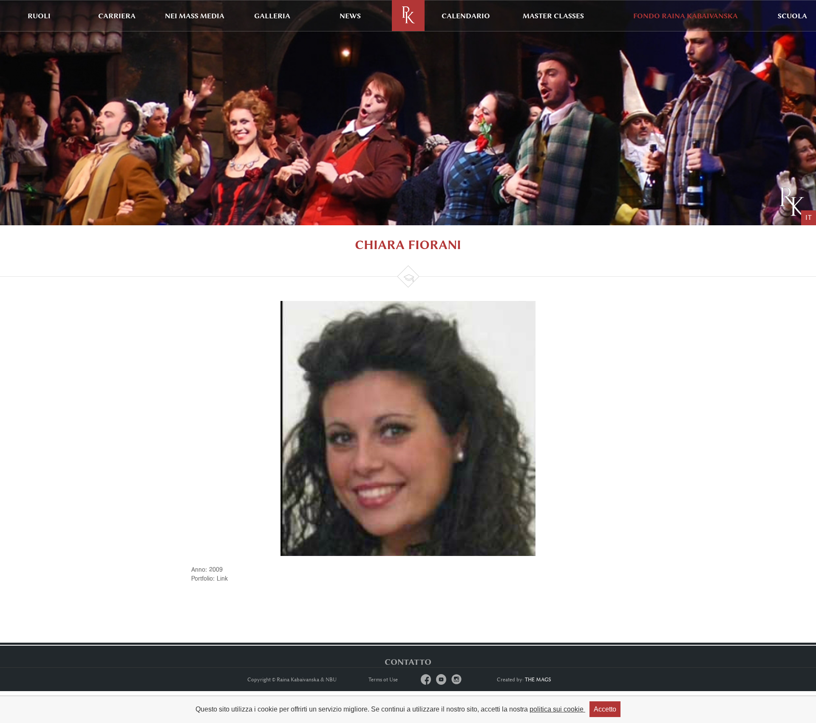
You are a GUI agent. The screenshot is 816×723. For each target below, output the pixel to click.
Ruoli (39, 15)
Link (222, 578)
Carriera (117, 15)
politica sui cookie (557, 709)
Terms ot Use (383, 679)
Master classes (553, 15)
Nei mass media (194, 15)
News (350, 15)
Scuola (792, 15)
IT (808, 218)
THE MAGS (538, 679)
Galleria (272, 15)
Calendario (466, 15)
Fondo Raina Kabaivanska (685, 15)
